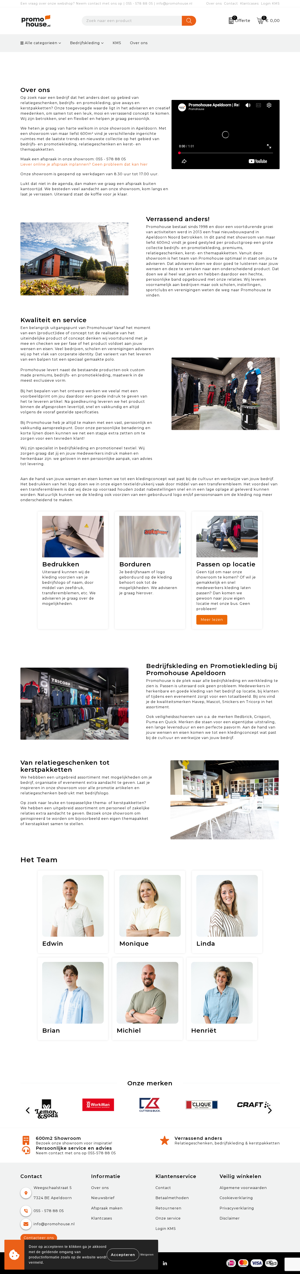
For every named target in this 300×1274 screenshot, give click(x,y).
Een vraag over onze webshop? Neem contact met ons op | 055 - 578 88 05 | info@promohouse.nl (106, 3)
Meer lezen (212, 620)
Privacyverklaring (237, 1208)
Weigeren (147, 1254)
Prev (29, 1110)
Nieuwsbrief (103, 1198)
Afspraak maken (107, 1208)
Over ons (214, 3)
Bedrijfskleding (85, 43)
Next (270, 1110)
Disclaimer (230, 1218)
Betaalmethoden (172, 1198)
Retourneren (168, 1208)
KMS (117, 43)
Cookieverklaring (236, 1198)
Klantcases (249, 3)
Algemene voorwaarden (243, 1188)
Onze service (168, 1218)
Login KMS (270, 3)
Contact (231, 3)
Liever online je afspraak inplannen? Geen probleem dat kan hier (84, 164)
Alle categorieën (40, 43)
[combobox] (132, 21)
